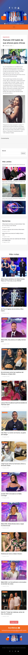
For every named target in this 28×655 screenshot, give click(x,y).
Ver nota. (17, 73)
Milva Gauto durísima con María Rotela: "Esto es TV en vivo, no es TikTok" (13, 224)
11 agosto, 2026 (5, 467)
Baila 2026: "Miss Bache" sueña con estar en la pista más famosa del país (13, 182)
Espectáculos (6, 37)
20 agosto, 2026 (5, 376)
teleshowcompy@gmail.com (16, 23)
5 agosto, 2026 (5, 556)
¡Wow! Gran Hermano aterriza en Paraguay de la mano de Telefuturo (13, 199)
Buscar (4, 150)
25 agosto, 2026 (5, 283)
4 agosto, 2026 (5, 586)
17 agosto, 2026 (5, 406)
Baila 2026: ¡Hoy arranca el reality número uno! (12, 234)
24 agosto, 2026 (5, 343)
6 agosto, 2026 (5, 527)
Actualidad (5, 258)
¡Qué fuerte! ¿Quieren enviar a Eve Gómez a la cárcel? (13, 165)
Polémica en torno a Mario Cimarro (11, 554)
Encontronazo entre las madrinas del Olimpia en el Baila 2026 (13, 239)
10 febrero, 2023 (8, 45)
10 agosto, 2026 (5, 497)
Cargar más (14, 622)
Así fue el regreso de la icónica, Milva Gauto (13, 229)
